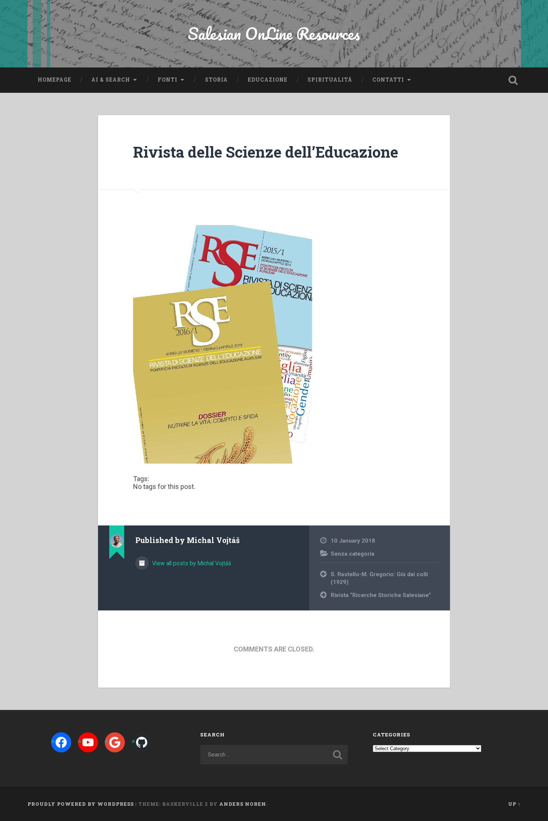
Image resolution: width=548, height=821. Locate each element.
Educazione (267, 79)
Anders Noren (242, 804)
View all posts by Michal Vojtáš (191, 563)
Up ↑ (514, 804)
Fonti (167, 79)
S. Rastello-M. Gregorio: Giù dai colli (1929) (379, 578)
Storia (216, 79)
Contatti (388, 79)
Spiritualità (330, 79)
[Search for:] (274, 754)
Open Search (513, 80)
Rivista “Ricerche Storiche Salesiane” (381, 595)
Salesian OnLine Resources (274, 33)
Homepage (54, 79)
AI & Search (110, 79)
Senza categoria (352, 553)
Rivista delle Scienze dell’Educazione (265, 152)
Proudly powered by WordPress (81, 804)
